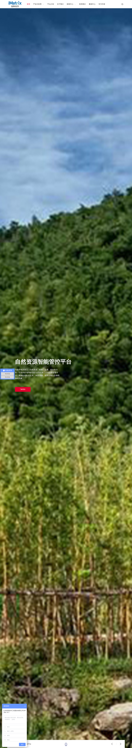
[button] (112, 744)
